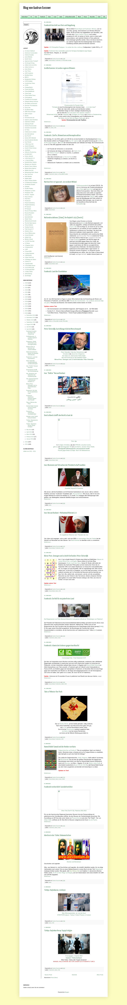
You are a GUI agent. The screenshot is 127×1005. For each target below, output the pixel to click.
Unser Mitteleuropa (30, 233)
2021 (26, 294)
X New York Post (29, 257)
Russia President (29, 213)
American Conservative (31, 53)
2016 (26, 306)
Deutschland (25, 16)
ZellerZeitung (28, 273)
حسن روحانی (71, 399)
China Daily (28, 93)
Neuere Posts (48, 975)
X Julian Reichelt (29, 253)
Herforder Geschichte (30, 128)
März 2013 (29, 434)
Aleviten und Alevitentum (74, 862)
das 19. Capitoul (73, 141)
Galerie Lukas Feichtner (31, 119)
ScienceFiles (28, 215)
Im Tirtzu (27, 130)
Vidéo (101, 626)
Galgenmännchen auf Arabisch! (67, 750)
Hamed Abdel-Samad (93, 665)
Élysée (26, 115)
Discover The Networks (31, 105)
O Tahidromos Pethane (31, 182)
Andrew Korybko (29, 55)
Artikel (50, 321)
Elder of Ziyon (28, 113)
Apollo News (28, 59)
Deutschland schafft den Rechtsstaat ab (58, 415)
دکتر (79, 399)
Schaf (99, 16)
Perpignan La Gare (30, 190)
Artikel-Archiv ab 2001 (31, 65)
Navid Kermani (75, 540)
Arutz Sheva (28, 69)
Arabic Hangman (82, 757)
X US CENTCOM (29, 267)
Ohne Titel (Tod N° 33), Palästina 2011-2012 (74, 810)
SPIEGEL (78, 445)
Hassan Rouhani (77, 494)
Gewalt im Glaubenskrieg (94, 114)
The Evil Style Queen (30, 223)
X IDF (26, 249)
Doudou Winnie (64, 724)
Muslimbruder (64, 759)
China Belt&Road (29, 91)
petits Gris (77, 151)
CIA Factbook (28, 97)
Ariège (99, 139)
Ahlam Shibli (47, 820)
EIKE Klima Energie (30, 111)
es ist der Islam (90, 107)
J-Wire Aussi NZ (29, 144)
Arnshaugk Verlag (29, 63)
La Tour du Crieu (67, 157)
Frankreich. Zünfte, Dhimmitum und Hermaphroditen (62, 135)
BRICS (26, 77)
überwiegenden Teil (66, 447)
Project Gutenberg (30, 203)
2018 (26, 301)
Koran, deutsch (29, 156)
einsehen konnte (86, 445)
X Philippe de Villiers (30, 259)
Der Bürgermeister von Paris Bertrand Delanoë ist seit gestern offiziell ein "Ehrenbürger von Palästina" (73, 619)
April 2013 (29, 432)
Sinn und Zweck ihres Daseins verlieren (78, 112)
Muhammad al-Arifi (52, 114)
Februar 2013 (30, 436)
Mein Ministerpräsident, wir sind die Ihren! (74, 913)
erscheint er (65, 731)
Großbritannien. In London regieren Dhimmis (59, 68)
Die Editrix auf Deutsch (31, 103)
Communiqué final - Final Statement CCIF (74, 658)
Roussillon (92, 16)
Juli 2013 (29, 327)
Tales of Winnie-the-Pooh (53, 692)
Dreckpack (62, 448)
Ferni (36, 16)
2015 (26, 308)
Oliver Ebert (79, 189)
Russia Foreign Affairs (31, 211)
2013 (26, 313)
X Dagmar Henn (29, 245)
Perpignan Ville (29, 192)
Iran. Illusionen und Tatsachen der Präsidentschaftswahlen (64, 465)
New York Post (29, 174)
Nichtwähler (79, 204)
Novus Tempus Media (31, 180)
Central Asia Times (30, 83)
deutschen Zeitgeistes (78, 354)
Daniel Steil (89, 189)
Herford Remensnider (31, 126)
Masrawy (67, 763)
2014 (26, 311)
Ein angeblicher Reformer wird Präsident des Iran (74, 535)
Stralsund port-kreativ (30, 221)
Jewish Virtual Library (30, 148)
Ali (88, 871)
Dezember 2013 (31, 315)
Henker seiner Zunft (94, 763)
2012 (26, 442)
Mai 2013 (29, 429)
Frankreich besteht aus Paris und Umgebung (59, 25)
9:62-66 (85, 765)
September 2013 (31, 322)
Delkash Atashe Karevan (31, 101)
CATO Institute (28, 81)
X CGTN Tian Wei (29, 241)
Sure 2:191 (73, 226)
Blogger (67, 992)
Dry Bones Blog (29, 109)
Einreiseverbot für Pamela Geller (74, 105)
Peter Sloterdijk (65, 352)
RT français (28, 209)
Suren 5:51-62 (78, 765)
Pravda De (28, 200)
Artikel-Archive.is (29, 67)
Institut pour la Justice (30, 132)
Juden (60, 16)
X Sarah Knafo (29, 263)
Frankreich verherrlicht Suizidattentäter (58, 787)
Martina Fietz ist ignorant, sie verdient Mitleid (60, 182)
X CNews (27, 243)
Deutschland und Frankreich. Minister (85, 29)
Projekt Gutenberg (30, 204)
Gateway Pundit (29, 124)
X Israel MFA (28, 251)
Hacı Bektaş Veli (74, 871)
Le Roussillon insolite (70, 16)
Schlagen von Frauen (78, 114)
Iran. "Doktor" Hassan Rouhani (54, 373)
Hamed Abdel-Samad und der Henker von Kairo (60, 747)
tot (88, 118)
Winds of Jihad (29, 239)
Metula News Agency (30, 168)
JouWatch (27, 150)
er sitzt (65, 727)
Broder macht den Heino (74, 563)
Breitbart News (29, 75)
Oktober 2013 (30, 320)
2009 (77, 495)
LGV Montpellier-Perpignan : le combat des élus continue (65, 47)
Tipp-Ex (92, 196)
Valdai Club (28, 237)
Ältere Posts (100, 975)
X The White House (30, 265)
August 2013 (30, 324)
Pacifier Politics (29, 188)
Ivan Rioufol (28, 142)
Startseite (74, 975)
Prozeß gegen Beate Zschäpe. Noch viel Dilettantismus (74, 450)
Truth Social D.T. (29, 229)
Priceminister (70, 729)
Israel (55, 16)
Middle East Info (29, 170)
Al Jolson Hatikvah (30, 51)
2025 (26, 285)
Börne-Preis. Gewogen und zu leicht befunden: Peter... (31, 386)
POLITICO (27, 198)
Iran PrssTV (28, 136)
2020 (26, 297)
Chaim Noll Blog (29, 89)
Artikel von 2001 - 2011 (29, 451)
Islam (49, 16)
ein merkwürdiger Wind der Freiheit (86, 538)
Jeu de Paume (93, 820)
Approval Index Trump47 (31, 61)
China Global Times (30, 95)
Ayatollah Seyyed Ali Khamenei (74, 488)
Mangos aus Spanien (30, 164)
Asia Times (28, 71)
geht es (55, 447)
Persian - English (29, 194)
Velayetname (99, 869)
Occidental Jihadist (30, 184)
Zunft (61, 142)
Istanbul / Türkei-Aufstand (74, 958)
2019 (26, 299)
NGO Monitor (28, 176)
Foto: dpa (74, 441)
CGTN (26, 85)
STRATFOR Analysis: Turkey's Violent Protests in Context (74, 915)
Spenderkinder (29, 217)
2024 (26, 287)
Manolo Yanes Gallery (31, 166)
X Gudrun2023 (29, 247)
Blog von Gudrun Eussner (37, 8)
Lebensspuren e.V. (30, 158)
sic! (95, 630)
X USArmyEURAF (29, 269)
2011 (26, 444)
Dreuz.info (27, 107)
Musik (79, 16)
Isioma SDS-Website (30, 138)
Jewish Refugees (29, 146)
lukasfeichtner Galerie (31, 162)
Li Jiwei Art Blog (29, 160)
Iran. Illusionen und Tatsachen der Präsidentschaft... (31, 375)
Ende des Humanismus (77, 352)
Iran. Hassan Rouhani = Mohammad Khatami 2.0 (60, 513)
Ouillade (27, 186)
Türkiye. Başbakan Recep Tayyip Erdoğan (58, 931)
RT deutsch (28, 207)
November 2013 (31, 317)
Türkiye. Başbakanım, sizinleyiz (55, 890)
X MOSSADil (28, 255)
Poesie (85, 16)
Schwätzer (66, 354)
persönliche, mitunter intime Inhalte (84, 447)
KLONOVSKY (28, 154)
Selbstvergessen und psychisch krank (77, 448)
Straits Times (28, 219)
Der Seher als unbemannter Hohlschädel (73, 356)
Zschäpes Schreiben (64, 445)
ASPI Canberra (29, 73)
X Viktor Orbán (29, 271)
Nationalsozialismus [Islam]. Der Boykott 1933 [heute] (63, 218)
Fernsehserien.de (29, 117)
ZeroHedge (28, 275)
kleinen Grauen (54, 153)
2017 (26, 304)
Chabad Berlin (29, 87)
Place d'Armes (29, 196)
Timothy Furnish (29, 227)
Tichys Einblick (29, 225)
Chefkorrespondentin (82, 185)
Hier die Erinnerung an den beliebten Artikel (74, 357)
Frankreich (42, 16)
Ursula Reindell (29, 235)
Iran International (29, 134)
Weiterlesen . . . (48, 54)
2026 (26, 283)
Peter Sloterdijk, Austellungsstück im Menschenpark (62, 329)
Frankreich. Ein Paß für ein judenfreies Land (59, 599)
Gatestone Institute (30, 121)
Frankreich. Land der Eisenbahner (55, 272)
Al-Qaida (55, 107)
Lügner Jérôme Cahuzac (82, 34)
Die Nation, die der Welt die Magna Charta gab (71, 118)
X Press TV (28, 261)
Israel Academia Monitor (31, 140)
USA (104, 16)
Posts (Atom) (54, 977)
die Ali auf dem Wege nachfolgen (62, 873)
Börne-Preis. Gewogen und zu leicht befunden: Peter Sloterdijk (66, 556)
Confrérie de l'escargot (31, 99)
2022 (26, 292)
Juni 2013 (29, 329)
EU (31, 16)
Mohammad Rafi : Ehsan (31, 172)
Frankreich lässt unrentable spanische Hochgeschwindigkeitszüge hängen (70, 51)
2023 (26, 290)
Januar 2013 (30, 439)
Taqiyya (77, 239)
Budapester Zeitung (30, 79)
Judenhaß (66, 114)
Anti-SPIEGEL (28, 57)
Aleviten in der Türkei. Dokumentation (57, 835)
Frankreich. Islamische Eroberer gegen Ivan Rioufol (61, 646)
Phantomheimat (76, 818)
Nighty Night (28, 178)
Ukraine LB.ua (29, 231)
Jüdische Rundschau (30, 152)
